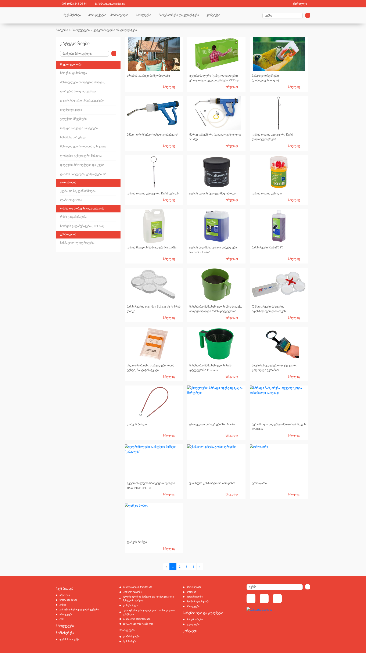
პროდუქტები (97, 15)
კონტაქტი (213, 15)
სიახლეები (143, 15)
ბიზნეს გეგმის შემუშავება (137, 587)
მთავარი (62, 30)
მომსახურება (119, 15)
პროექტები (66, 614)
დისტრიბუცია (131, 605)
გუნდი (63, 604)
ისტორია (65, 595)
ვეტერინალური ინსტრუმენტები (115, 30)
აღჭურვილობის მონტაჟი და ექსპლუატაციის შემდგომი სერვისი (148, 598)
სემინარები (129, 641)
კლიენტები (193, 624)
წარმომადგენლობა (198, 601)
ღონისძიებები (131, 636)
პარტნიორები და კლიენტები (179, 15)
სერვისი (191, 592)
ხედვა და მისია (68, 600)
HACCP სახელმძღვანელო (138, 623)
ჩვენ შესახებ (72, 15)
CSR (62, 619)
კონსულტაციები (132, 592)
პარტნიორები (195, 596)
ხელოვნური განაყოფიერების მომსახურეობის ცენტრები (149, 612)
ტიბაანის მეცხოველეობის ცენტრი (79, 609)
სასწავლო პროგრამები (136, 619)
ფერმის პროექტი (69, 639)
